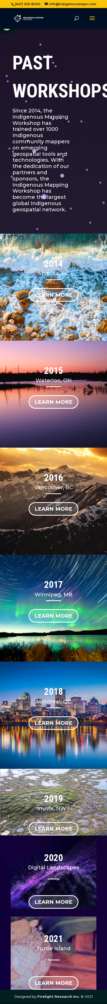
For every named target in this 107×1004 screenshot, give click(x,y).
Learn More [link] (53, 295)
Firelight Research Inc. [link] (58, 996)
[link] (28, 18)
